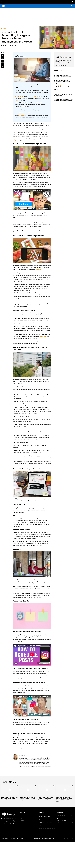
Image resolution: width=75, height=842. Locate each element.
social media (18, 100)
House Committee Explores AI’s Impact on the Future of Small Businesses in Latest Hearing (63, 101)
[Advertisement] (37, 17)
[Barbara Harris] (15, 760)
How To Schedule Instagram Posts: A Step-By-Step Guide (63, 61)
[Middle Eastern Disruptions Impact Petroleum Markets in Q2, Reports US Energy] (28, 790)
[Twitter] (70, 2)
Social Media (3, 28)
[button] (72, 6)
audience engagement (33, 96)
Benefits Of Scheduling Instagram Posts (63, 62)
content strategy (43, 336)
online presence (38, 269)
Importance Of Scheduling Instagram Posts (63, 57)
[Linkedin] (67, 2)
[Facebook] (65, 2)
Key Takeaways (58, 56)
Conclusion (58, 64)
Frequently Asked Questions (61, 65)
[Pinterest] (2, 61)
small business (29, 341)
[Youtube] (73, 2)
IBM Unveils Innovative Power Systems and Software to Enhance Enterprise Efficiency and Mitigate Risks (63, 94)
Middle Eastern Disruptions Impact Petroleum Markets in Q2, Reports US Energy (62, 82)
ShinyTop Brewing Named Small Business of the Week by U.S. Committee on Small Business (63, 88)
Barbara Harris (15, 45)
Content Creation (22, 115)
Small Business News (57, 74)
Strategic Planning (19, 96)
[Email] (2, 66)
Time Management (24, 84)
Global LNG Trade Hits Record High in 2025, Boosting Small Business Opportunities (63, 76)
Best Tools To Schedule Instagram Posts (63, 58)
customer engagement (26, 87)
